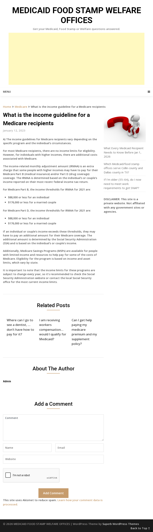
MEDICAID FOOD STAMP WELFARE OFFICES (76, 15)
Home (7, 106)
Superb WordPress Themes (120, 524)
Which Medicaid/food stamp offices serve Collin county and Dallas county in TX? (123, 168)
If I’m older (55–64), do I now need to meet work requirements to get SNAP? (122, 184)
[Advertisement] (76, 59)
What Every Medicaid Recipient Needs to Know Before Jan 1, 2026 (123, 152)
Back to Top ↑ (140, 528)
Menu (7, 91)
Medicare (21, 106)
